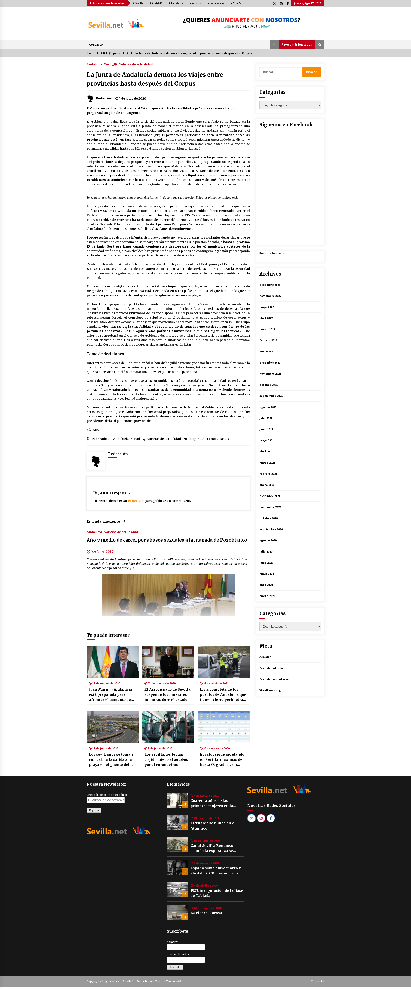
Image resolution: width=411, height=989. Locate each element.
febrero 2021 (268, 474)
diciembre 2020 (269, 496)
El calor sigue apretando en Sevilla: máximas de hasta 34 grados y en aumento (222, 759)
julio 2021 (265, 418)
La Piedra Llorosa (206, 913)
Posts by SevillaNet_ (272, 253)
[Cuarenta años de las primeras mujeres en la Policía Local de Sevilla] (177, 800)
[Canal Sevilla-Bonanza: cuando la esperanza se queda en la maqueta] (177, 844)
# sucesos (195, 3)
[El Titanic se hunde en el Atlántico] (177, 822)
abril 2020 (266, 585)
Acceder (265, 657)
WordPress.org (270, 690)
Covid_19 (110, 64)
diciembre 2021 (269, 362)
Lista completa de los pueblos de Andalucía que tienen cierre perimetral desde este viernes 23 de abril (223, 694)
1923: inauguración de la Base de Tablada (217, 893)
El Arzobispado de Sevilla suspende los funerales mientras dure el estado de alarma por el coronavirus (167, 694)
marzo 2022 (267, 329)
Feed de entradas (271, 668)
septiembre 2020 (271, 529)
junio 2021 (266, 429)
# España (236, 3)
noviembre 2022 (270, 296)
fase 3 (224, 439)
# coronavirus (216, 3)
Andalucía (94, 64)
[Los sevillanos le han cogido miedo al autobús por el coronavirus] (168, 727)
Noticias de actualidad (136, 64)
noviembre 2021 (270, 374)
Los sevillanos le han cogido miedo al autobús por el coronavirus (166, 759)
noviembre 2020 (270, 507)
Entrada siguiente (103, 521)
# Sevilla (138, 3)
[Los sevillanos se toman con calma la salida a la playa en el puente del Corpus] (113, 727)
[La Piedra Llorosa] (177, 912)
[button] (274, 44)
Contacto (96, 44)
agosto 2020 (268, 540)
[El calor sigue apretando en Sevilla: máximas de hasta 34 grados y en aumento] (224, 727)
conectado (136, 501)
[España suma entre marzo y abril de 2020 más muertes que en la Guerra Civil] (177, 867)
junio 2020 (266, 563)
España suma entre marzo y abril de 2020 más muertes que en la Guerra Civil (216, 871)
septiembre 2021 (271, 396)
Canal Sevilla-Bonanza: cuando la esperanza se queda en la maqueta (212, 848)
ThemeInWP (174, 981)
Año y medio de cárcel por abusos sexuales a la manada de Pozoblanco (167, 540)
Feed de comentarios (274, 679)
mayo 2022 (266, 307)
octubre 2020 (268, 518)
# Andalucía (176, 3)
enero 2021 (266, 485)
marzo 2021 (267, 462)
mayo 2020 (266, 574)
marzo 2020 (267, 596)
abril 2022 (266, 318)
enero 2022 (266, 351)
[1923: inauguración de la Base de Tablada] (177, 889)
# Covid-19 (156, 3)
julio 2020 (265, 551)
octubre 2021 (268, 385)
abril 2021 (266, 451)
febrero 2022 (268, 340)
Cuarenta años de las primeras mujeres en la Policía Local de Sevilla (212, 803)
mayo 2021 (266, 440)
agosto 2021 (268, 407)
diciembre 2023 (269, 285)
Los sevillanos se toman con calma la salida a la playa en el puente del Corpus (111, 759)
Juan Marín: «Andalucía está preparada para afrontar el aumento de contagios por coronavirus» (110, 694)
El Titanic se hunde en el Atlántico (213, 825)
